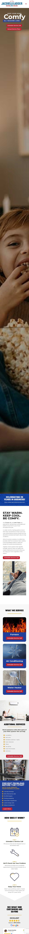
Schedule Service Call (14, 25)
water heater (17, 522)
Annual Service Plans (14, 29)
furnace (7, 522)
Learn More (7, 809)
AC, (10, 522)
